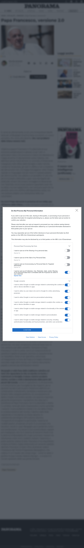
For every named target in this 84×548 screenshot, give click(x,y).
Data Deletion (30, 337)
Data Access (42, 337)
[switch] (67, 250)
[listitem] (42, 246)
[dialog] (42, 274)
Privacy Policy (53, 337)
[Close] (77, 211)
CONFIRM (27, 330)
